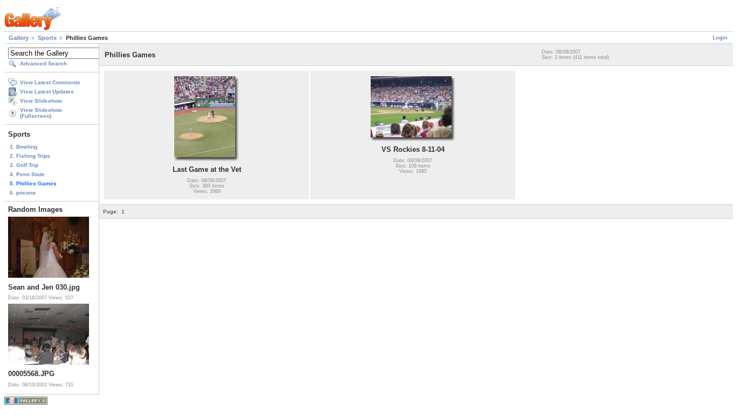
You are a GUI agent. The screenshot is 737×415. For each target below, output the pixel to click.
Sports (47, 38)
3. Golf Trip (24, 165)
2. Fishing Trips (30, 156)
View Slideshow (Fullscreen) (41, 113)
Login (720, 38)
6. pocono (23, 193)
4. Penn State (27, 174)
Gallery (19, 38)
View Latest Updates (47, 92)
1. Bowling (23, 147)
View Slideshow (41, 101)
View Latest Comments (50, 82)
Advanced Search (43, 63)
